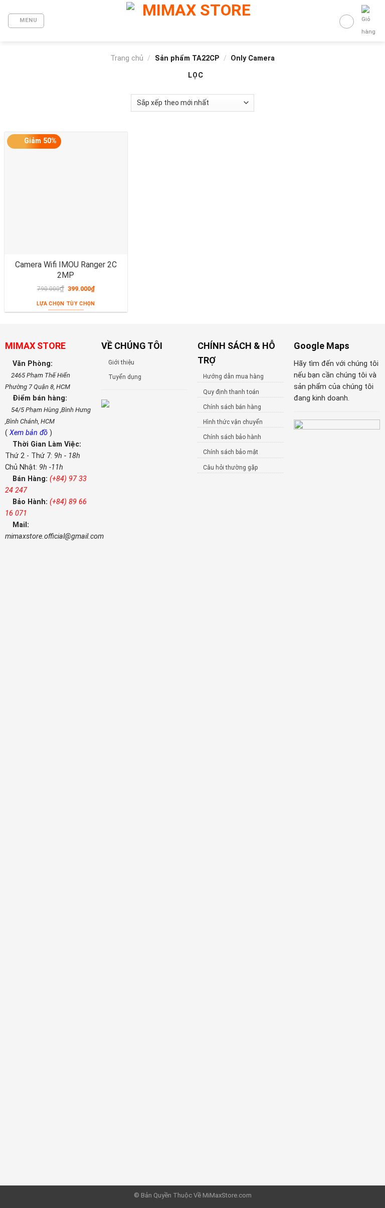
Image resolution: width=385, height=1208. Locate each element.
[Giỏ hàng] (369, 21)
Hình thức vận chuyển (233, 422)
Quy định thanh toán (231, 391)
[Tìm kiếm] (346, 22)
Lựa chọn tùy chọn (66, 303)
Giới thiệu (121, 362)
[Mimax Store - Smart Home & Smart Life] (192, 21)
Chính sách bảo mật (230, 452)
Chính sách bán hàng (232, 407)
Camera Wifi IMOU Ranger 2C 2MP (66, 270)
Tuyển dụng (124, 376)
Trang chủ (126, 58)
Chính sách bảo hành (232, 437)
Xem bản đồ (30, 433)
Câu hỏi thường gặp (230, 467)
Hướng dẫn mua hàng (233, 376)
